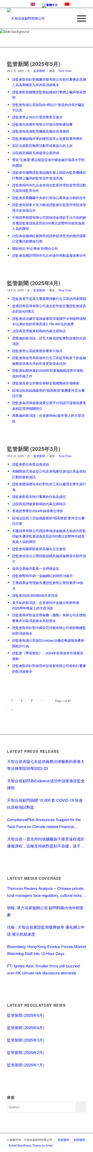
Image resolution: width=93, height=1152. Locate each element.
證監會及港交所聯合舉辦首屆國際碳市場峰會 (45, 383)
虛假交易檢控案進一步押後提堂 (35, 568)
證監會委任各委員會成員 (30, 464)
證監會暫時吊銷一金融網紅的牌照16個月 (42, 575)
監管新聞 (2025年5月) (33, 63)
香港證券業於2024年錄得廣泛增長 (37, 510)
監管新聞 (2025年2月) (25, 1052)
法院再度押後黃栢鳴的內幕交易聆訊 (39, 330)
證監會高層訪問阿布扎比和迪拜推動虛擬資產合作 (49, 255)
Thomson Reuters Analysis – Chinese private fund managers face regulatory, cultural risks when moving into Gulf (45, 892)
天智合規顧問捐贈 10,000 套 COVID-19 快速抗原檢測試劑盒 (45, 803)
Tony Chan (65, 71)
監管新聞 (39, 71)
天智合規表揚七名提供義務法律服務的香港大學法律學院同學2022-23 (45, 765)
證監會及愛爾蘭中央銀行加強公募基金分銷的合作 (49, 197)
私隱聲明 (79, 1140)
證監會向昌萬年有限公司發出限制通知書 (42, 124)
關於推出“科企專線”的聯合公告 (35, 248)
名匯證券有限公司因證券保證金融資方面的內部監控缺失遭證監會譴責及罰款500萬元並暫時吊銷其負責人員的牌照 (49, 536)
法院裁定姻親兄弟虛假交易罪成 (35, 152)
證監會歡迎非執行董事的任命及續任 (39, 496)
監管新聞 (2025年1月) (25, 1064)
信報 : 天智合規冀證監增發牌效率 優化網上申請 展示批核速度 (46, 930)
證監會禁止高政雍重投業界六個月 (37, 350)
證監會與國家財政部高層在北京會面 (39, 548)
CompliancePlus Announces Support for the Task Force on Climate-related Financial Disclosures (44, 823)
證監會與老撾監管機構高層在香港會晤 (40, 131)
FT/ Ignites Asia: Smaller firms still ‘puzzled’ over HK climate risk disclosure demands (43, 969)
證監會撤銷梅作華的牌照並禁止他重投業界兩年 (47, 138)
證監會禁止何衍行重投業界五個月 (37, 117)
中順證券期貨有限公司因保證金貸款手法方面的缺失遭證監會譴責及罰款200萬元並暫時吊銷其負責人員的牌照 (49, 223)
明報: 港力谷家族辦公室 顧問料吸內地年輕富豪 (45, 911)
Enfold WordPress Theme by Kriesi (31, 1145)
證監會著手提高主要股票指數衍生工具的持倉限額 (49, 298)
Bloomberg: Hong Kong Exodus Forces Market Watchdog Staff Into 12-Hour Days (46, 950)
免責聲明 (63, 1140)
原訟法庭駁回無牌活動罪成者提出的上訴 (42, 145)
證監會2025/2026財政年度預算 (35, 595)
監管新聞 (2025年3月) (33, 448)
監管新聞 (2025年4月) (33, 283)
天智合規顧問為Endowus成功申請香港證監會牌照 (46, 784)
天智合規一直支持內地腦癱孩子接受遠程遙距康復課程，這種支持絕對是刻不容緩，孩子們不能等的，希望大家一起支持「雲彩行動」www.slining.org (45, 842)
